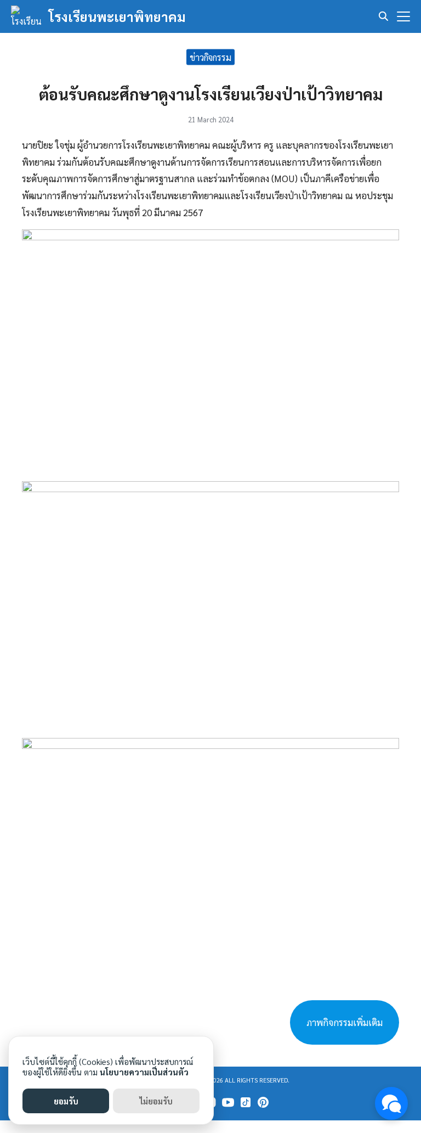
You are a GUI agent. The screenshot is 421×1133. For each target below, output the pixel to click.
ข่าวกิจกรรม (210, 57)
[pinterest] (263, 1102)
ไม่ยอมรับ (156, 1101)
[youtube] (228, 1102)
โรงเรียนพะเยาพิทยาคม (117, 16)
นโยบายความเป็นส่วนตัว (144, 1072)
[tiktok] (245, 1102)
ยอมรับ (66, 1101)
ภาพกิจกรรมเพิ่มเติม (344, 1022)
